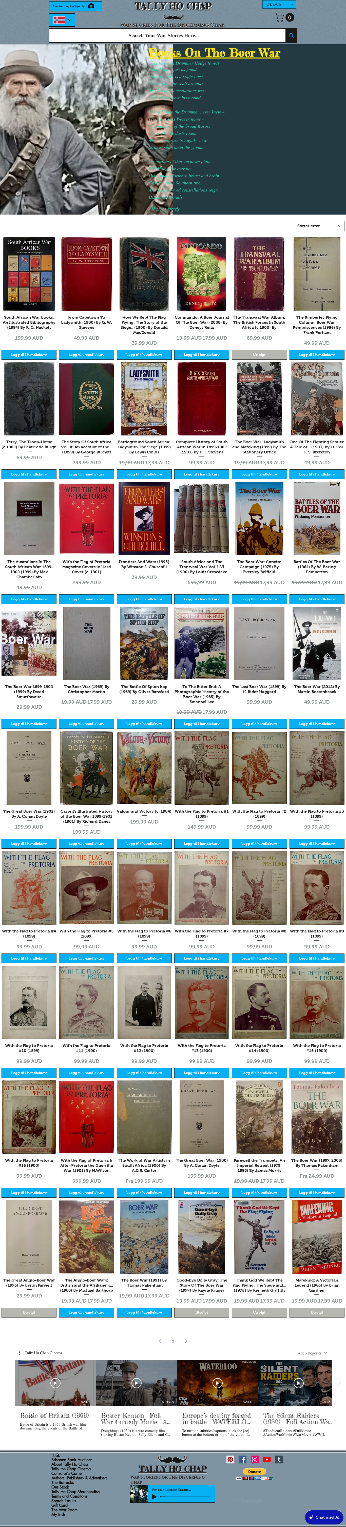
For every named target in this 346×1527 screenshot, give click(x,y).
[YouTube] (267, 1459)
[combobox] (319, 226)
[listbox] (279, 4)
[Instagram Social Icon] (255, 1459)
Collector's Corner (67, 1473)
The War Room (64, 1510)
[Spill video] (55, 1383)
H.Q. (55, 1455)
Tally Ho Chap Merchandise (75, 1492)
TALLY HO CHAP (173, 6)
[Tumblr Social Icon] (279, 1459)
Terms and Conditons (69, 1496)
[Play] (154, 1496)
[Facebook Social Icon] (242, 1459)
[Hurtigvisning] (29, 274)
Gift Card (59, 1505)
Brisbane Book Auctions (71, 1460)
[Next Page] (186, 1341)
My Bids (58, 1514)
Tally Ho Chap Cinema (71, 1469)
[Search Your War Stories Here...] (291, 35)
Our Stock (60, 1487)
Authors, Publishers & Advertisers (79, 1478)
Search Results (63, 1501)
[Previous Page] (160, 1341)
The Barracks (62, 1482)
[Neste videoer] (339, 1382)
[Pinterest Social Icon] (230, 1459)
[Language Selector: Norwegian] (62, 20)
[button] (279, 4)
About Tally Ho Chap (69, 1464)
